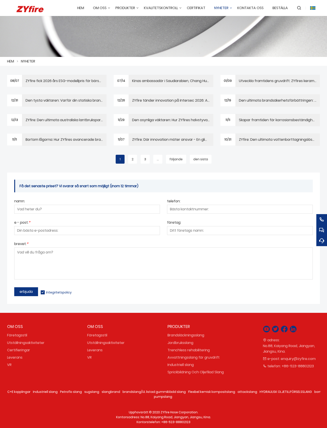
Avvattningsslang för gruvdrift (194, 357)
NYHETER (28, 61)
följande (176, 159)
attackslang (247, 392)
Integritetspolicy (59, 292)
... (158, 159)
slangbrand (111, 392)
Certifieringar (18, 350)
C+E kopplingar (18, 392)
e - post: (22, 223)
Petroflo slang (71, 392)
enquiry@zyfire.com (298, 358)
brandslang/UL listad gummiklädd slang (154, 392)
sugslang (91, 392)
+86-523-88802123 (298, 366)
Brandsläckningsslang (186, 335)
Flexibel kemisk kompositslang (211, 392)
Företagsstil (17, 335)
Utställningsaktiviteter (25, 342)
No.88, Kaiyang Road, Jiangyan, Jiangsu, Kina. (289, 348)
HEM (10, 61)
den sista (200, 159)
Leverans (14, 357)
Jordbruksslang (180, 342)
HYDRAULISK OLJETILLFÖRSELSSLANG (286, 392)
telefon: (173, 201)
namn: (19, 201)
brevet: (21, 244)
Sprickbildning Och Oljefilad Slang (196, 372)
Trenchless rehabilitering (189, 350)
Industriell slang (181, 364)
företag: (174, 223)
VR (9, 364)
